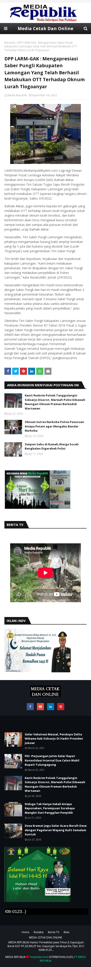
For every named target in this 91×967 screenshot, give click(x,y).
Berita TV (53, 932)
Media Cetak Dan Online (45, 28)
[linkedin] (50, 706)
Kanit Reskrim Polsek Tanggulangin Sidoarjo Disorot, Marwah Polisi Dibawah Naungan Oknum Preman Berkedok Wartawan (55, 401)
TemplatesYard (38, 957)
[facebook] (30, 706)
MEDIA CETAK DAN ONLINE (45, 937)
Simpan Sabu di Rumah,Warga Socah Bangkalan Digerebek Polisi (52, 446)
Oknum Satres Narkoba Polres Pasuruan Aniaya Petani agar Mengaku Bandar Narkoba (54, 426)
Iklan (66, 932)
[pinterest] (60, 706)
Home (25, 932)
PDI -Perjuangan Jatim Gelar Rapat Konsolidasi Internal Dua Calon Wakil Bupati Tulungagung (52, 760)
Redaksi (39, 932)
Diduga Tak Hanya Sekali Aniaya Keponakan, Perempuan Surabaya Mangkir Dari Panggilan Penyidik (50, 808)
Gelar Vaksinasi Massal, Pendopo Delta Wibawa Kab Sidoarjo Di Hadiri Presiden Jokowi (54, 738)
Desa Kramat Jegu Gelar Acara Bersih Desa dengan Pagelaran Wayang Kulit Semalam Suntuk (56, 830)
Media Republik (17, 95)
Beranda (9, 42)
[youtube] (40, 706)
